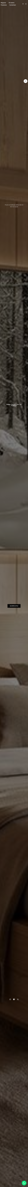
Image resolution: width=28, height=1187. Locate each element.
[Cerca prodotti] (25, 81)
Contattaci (12, 5)
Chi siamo (11, 2)
